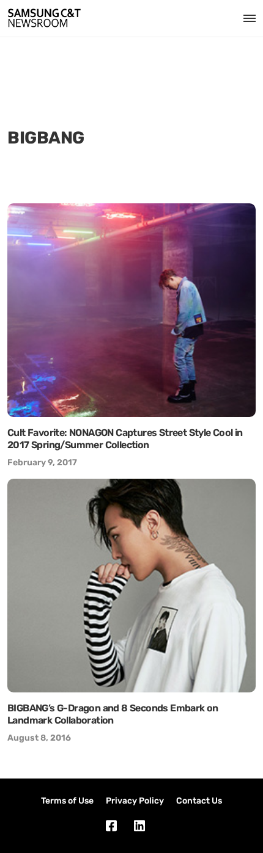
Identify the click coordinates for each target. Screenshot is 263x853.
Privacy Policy (135, 801)
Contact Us (199, 801)
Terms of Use (67, 801)
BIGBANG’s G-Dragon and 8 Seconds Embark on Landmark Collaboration (112, 714)
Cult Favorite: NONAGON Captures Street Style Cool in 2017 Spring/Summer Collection (125, 439)
